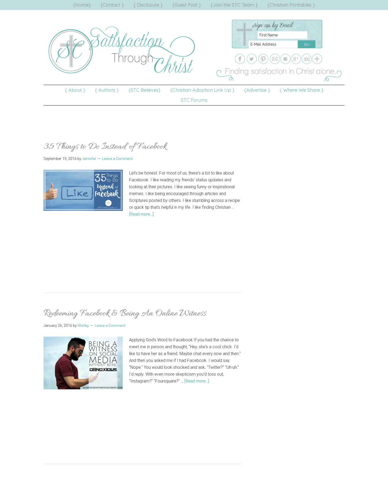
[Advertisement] (194, 117)
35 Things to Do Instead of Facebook (105, 147)
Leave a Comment (117, 159)
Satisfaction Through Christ (123, 50)
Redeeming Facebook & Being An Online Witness (125, 313)
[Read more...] (141, 214)
